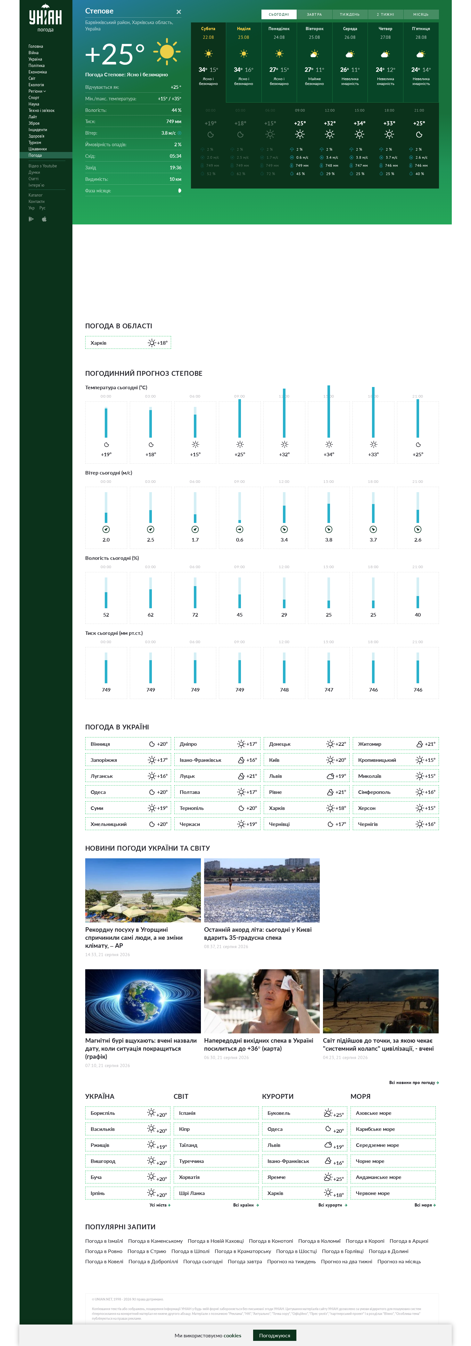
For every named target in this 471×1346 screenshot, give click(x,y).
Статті (33, 178)
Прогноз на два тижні (346, 1261)
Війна (33, 52)
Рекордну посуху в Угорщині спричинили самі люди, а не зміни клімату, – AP (134, 937)
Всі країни (244, 1205)
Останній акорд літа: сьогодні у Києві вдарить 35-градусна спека (258, 933)
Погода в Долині (389, 1251)
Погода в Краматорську (243, 1251)
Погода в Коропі (365, 1241)
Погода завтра (245, 1261)
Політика (37, 65)
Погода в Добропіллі (153, 1261)
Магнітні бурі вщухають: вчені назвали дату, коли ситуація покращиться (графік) (141, 1048)
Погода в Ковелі (104, 1261)
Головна (36, 46)
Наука (34, 104)
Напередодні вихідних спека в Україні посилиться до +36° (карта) (258, 1044)
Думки (34, 172)
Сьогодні (279, 14)
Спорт (34, 97)
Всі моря (423, 1205)
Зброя (34, 123)
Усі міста (158, 1205)
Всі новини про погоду (412, 1082)
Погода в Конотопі (271, 1241)
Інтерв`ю (36, 185)
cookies (232, 1335)
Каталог (36, 195)
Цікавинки (38, 149)
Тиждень (350, 14)
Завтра (314, 14)
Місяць (421, 14)
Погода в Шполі (190, 1251)
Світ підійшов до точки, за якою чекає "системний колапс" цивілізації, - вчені (378, 1044)
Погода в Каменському (155, 1241)
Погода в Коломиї (319, 1241)
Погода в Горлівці (343, 1251)
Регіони (36, 91)
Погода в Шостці (296, 1251)
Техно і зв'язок (41, 110)
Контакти (37, 201)
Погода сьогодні (203, 1261)
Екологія (36, 85)
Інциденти (38, 129)
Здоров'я (36, 136)
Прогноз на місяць (399, 1261)
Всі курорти (330, 1205)
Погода (35, 155)
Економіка (38, 72)
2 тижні (385, 14)
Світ (32, 78)
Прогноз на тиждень (291, 1261)
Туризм (35, 142)
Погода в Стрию (147, 1251)
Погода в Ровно (103, 1251)
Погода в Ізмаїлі (104, 1241)
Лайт (33, 117)
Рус (42, 208)
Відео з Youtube (43, 166)
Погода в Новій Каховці (216, 1241)
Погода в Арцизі (409, 1241)
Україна (35, 59)
